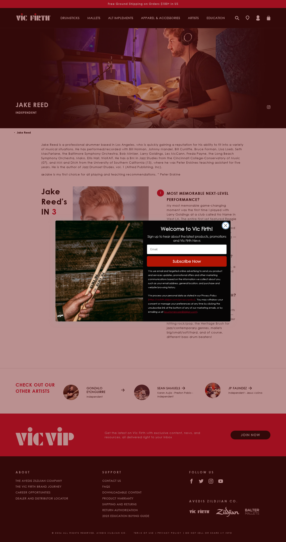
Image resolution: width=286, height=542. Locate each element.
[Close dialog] (225, 225)
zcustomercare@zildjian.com (181, 311)
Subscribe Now (187, 261)
